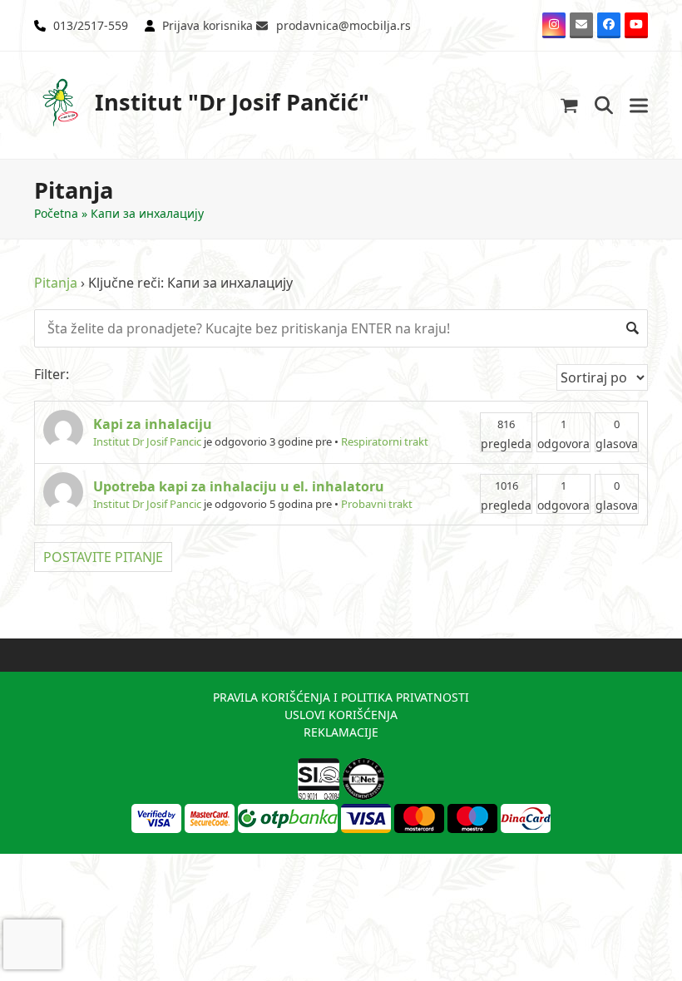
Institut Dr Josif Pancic (147, 441)
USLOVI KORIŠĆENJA (341, 714)
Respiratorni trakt (384, 441)
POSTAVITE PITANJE (103, 557)
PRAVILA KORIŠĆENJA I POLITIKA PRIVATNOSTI (341, 697)
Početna (56, 213)
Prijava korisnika (207, 25)
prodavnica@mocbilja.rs (343, 25)
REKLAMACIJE (341, 732)
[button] (569, 105)
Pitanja (55, 283)
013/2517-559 (90, 25)
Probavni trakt (377, 503)
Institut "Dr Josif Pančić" (232, 101)
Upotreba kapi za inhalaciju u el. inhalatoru (238, 486)
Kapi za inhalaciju (152, 424)
